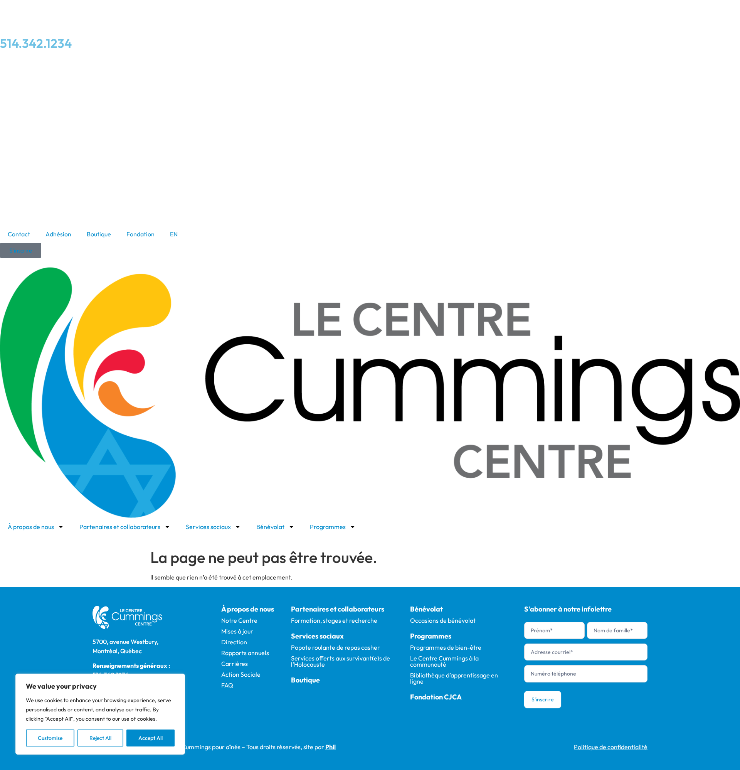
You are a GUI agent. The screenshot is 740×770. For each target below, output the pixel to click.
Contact (19, 234)
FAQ (227, 685)
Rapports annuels (245, 653)
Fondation (140, 234)
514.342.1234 (36, 43)
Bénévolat (270, 527)
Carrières (234, 663)
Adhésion (58, 234)
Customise (50, 738)
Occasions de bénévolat (443, 620)
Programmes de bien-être (445, 647)
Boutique (99, 234)
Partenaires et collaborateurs (119, 527)
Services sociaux (208, 527)
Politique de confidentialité (611, 747)
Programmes (328, 527)
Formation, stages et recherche (334, 620)
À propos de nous (31, 527)
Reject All (100, 738)
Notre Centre (239, 620)
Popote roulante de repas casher (335, 647)
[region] (100, 714)
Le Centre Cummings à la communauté (444, 661)
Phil (330, 747)
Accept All (150, 738)
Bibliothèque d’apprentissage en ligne (454, 678)
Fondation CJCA (436, 696)
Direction (234, 642)
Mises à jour (237, 631)
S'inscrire (542, 699)
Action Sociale (241, 674)
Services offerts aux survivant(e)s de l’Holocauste (340, 661)
